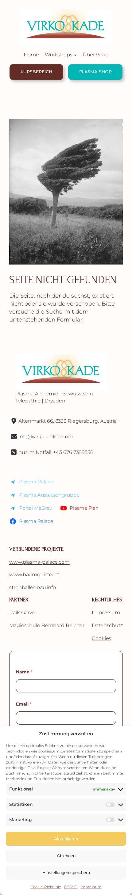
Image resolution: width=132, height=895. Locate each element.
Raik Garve (22, 612)
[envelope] (13, 436)
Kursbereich (36, 71)
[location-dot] (13, 420)
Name (24, 672)
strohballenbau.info (32, 587)
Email (23, 704)
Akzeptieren (66, 838)
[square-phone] (13, 452)
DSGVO (71, 887)
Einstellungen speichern (66, 872)
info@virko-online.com (45, 436)
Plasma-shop (95, 71)
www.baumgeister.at (34, 574)
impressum (90, 887)
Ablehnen (66, 855)
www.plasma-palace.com (39, 562)
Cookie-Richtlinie (46, 887)
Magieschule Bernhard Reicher (46, 625)
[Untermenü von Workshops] (75, 54)
